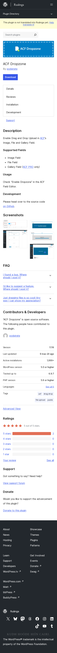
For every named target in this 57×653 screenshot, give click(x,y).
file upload (40, 400)
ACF (42, 138)
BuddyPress (11, 597)
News (6, 534)
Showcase (36, 529)
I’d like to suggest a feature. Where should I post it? (18, 288)
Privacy (7, 545)
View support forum (14, 483)
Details (10, 88)
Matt (7, 586)
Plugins (34, 540)
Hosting (7, 540)
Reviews (11, 96)
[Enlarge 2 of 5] (23, 234)
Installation (12, 104)
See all (50, 460)
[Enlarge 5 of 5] (49, 247)
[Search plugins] (35, 35)
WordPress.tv (12, 571)
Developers (9, 566)
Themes (34, 534)
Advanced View (12, 408)
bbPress (9, 592)
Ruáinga (14, 611)
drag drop (48, 394)
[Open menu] (52, 4)
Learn (6, 555)
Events (34, 560)
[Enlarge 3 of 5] (49, 224)
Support (10, 120)
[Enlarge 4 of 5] (49, 236)
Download (10, 77)
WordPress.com (13, 581)
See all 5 (50, 387)
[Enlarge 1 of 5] (23, 224)
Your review (9, 460)
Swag (34, 571)
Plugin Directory (11, 13)
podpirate (12, 68)
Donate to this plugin (14, 510)
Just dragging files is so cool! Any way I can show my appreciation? (22, 299)
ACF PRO (28, 166)
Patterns (35, 545)
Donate (35, 566)
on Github (8, 206)
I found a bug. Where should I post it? (15, 276)
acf (39, 394)
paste (50, 400)
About (6, 529)
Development (13, 112)
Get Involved (37, 555)
